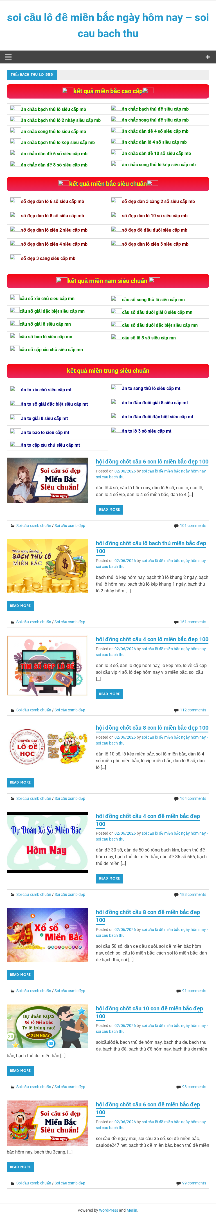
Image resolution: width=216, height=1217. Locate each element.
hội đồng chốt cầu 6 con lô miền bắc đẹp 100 (152, 461)
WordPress (108, 1210)
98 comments (194, 1086)
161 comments (193, 622)
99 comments (194, 1183)
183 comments (193, 894)
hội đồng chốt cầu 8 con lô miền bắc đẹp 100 (152, 727)
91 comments (194, 990)
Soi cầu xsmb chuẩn (33, 525)
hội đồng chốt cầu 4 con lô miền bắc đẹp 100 (152, 639)
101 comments (193, 525)
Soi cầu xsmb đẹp (70, 525)
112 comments (193, 710)
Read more (109, 509)
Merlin (132, 1210)
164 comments (193, 798)
